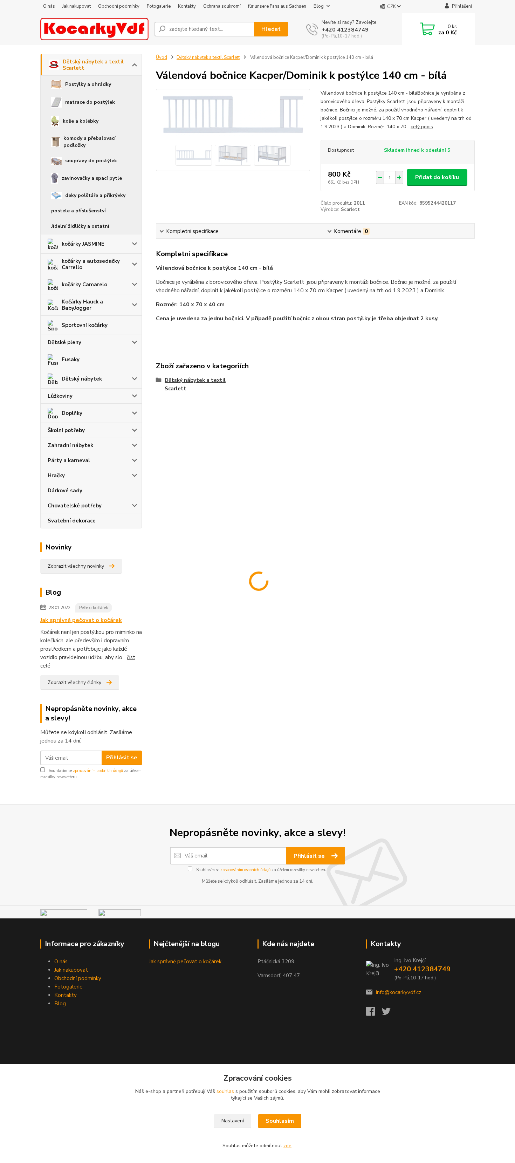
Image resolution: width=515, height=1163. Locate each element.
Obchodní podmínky (118, 6)
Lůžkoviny (60, 395)
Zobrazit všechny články (74, 682)
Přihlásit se (121, 757)
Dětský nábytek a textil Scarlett (93, 64)
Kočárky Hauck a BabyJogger (82, 305)
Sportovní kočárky (85, 325)
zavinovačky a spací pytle (92, 178)
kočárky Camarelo (84, 284)
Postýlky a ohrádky (88, 84)
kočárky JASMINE (83, 243)
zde (287, 1145)
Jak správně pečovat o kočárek (81, 620)
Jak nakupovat (76, 6)
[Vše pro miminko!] (63, 913)
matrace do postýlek (90, 102)
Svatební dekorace (72, 520)
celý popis (422, 126)
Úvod (161, 57)
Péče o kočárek (93, 607)
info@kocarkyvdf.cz (398, 992)
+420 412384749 (345, 30)
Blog (319, 6)
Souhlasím (280, 1121)
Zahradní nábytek (70, 445)
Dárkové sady (65, 490)
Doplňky (72, 413)
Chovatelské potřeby (75, 505)
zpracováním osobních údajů (98, 770)
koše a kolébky (80, 121)
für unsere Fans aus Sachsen (277, 6)
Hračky (56, 475)
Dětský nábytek (82, 378)
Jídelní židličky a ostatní (80, 226)
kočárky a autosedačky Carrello (91, 264)
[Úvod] (94, 29)
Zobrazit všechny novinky (76, 566)
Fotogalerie (159, 6)
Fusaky (71, 359)
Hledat (271, 29)
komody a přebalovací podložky (89, 142)
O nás (49, 6)
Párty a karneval (69, 460)
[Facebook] (374, 1013)
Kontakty (187, 6)
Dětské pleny (64, 342)
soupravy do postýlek (91, 160)
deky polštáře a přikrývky (95, 195)
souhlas (225, 1091)
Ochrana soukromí (222, 6)
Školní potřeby (66, 430)
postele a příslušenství (78, 210)
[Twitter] (390, 1013)
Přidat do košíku (437, 177)
